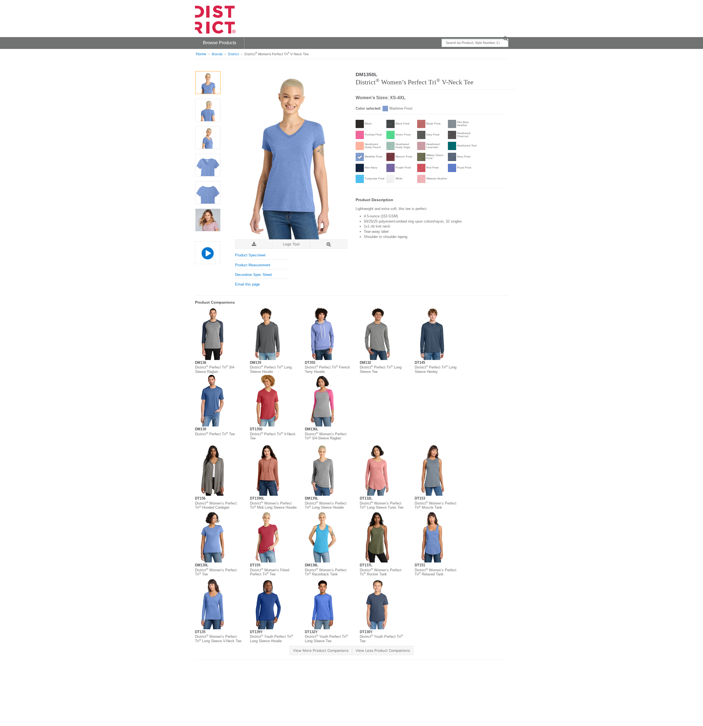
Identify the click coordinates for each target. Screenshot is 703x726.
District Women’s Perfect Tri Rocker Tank (380, 572)
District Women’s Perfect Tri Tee (216, 572)
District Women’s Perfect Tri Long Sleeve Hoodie (326, 505)
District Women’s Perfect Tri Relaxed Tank (435, 572)
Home (201, 54)
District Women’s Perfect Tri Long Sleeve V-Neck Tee (218, 638)
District (233, 54)
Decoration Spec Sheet (253, 275)
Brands (217, 54)
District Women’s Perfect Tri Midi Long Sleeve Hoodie (273, 505)
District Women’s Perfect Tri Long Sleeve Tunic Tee (381, 505)
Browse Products (219, 42)
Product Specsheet (250, 255)
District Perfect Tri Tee (215, 434)
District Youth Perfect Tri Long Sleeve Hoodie (271, 638)
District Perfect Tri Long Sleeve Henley (435, 369)
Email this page (247, 284)
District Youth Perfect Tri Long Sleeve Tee (326, 638)
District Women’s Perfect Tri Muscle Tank (435, 505)
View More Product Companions (320, 650)
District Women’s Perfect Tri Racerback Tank (326, 572)
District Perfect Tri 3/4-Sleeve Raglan (215, 369)
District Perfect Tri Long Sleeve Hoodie (271, 369)
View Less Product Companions (383, 650)
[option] (208, 82)
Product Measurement (252, 265)
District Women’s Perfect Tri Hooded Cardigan (216, 505)
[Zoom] (328, 244)
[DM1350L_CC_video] (207, 252)
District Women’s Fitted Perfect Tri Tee (269, 572)
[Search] (505, 38)
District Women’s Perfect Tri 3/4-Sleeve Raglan (326, 436)
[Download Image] (254, 244)
